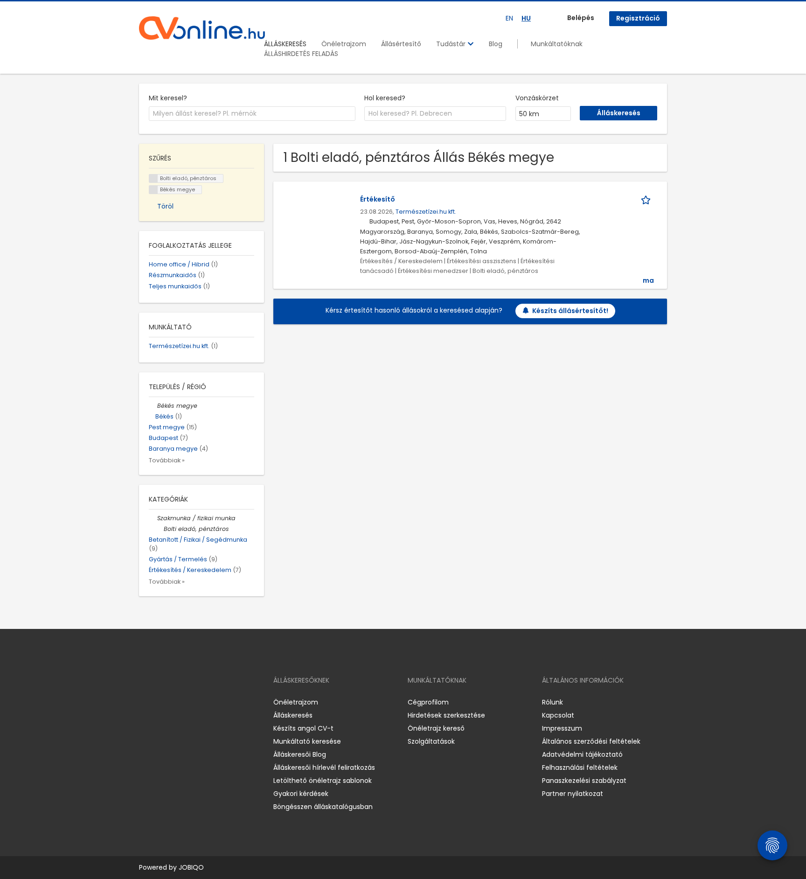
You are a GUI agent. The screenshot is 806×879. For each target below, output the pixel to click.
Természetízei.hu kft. (426, 212)
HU (526, 18)
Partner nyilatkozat (572, 793)
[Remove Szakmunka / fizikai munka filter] (153, 518)
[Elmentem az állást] (647, 199)
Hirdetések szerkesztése (446, 715)
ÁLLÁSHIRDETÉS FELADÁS (301, 53)
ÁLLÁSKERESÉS (285, 44)
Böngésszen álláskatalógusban (323, 806)
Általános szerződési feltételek (591, 741)
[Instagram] (161, 702)
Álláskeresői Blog (299, 754)
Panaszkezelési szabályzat (584, 780)
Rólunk (552, 702)
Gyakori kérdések (300, 793)
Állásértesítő (401, 44)
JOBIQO (191, 867)
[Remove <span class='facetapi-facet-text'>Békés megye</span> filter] (153, 190)
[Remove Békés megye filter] (153, 406)
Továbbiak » (167, 460)
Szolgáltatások (431, 741)
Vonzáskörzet (537, 98)
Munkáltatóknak (557, 44)
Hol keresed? (384, 98)
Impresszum (562, 728)
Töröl (165, 206)
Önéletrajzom (343, 44)
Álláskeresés (293, 715)
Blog (495, 44)
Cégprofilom (428, 702)
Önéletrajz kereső (436, 728)
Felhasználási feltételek (580, 767)
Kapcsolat (558, 715)
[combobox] (252, 113)
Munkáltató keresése (307, 741)
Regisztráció (638, 18)
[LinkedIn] (176, 702)
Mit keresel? (168, 98)
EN (509, 18)
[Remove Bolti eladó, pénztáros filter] (159, 529)
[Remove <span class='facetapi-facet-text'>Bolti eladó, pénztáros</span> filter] (153, 178)
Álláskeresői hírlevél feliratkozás (324, 767)
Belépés (580, 17)
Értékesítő (377, 199)
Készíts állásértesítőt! (570, 310)
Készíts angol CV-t (303, 728)
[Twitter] (190, 702)
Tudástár (451, 44)
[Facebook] (146, 702)
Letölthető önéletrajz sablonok (322, 780)
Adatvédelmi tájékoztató (582, 754)
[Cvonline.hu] (202, 28)
